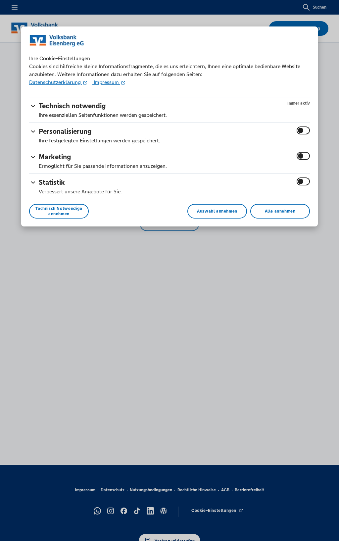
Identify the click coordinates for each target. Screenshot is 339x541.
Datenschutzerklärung (55, 82)
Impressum (106, 82)
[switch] (303, 130)
